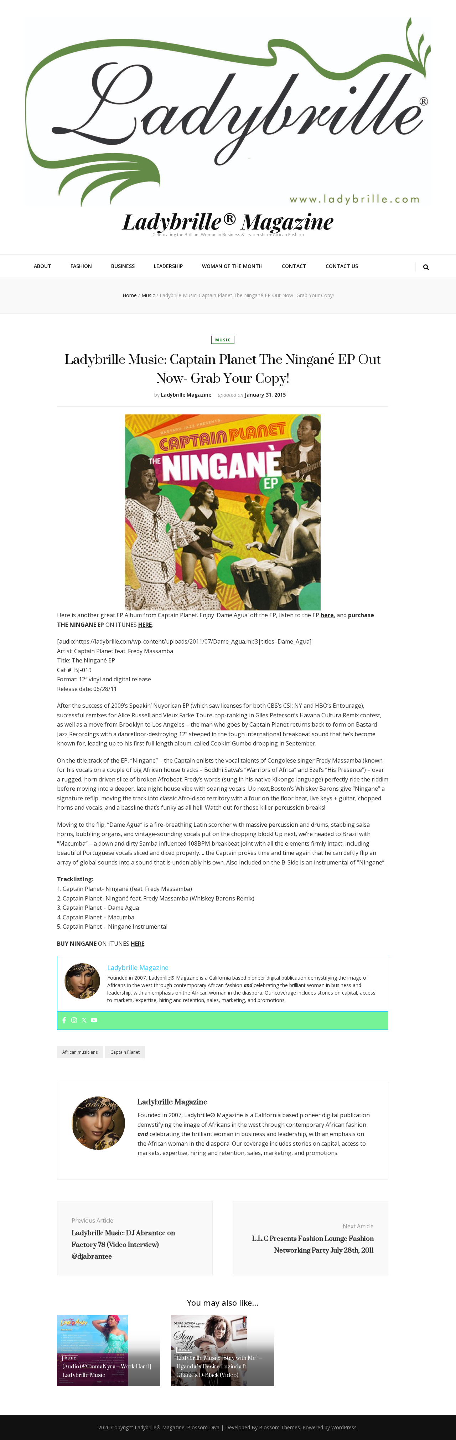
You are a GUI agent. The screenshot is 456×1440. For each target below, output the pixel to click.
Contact (294, 266)
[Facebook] (64, 1020)
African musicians (80, 1052)
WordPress (344, 1427)
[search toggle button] (426, 267)
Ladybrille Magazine (186, 394)
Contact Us (342, 266)
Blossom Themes (279, 1427)
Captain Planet (125, 1052)
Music (222, 339)
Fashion (81, 266)
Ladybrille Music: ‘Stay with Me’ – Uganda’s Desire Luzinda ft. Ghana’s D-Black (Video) (219, 1366)
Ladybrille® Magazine (228, 220)
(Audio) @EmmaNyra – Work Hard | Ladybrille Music (106, 1370)
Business (123, 266)
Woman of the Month (232, 266)
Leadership (168, 266)
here (327, 615)
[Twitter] (84, 1020)
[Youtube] (94, 1020)
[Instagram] (74, 1020)
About (42, 266)
